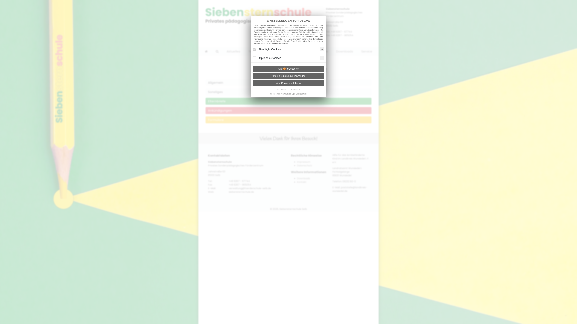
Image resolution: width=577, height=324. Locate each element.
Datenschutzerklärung (278, 43)
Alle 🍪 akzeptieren (288, 69)
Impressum (281, 89)
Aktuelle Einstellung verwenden (288, 76)
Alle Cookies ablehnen (288, 83)
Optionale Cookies (270, 58)
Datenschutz (295, 89)
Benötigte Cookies (270, 49)
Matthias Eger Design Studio (295, 94)
